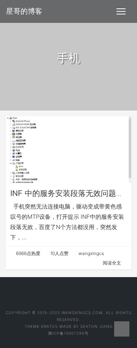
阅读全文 (112, 263)
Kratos (49, 326)
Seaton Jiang (96, 326)
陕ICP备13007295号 (68, 333)
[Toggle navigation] (121, 11)
